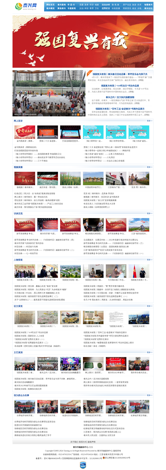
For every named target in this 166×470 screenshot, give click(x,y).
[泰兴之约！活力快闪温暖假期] (47, 364)
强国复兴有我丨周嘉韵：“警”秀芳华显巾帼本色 (104, 286)
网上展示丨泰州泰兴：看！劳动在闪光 (31, 197)
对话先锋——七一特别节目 (26, 253)
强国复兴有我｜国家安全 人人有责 (29, 336)
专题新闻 (72, 8)
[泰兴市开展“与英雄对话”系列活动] (47, 225)
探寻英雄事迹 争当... (25, 234)
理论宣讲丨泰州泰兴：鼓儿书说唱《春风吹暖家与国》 (37, 200)
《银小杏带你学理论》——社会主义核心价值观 (104, 161)
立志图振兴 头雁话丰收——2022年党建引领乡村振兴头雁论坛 (111, 240)
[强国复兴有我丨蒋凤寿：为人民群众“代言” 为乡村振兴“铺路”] (70, 271)
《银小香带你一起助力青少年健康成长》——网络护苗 (107, 151)
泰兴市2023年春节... (116, 373)
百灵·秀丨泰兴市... (139, 187)
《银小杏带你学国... (116, 141)
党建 (81, 5)
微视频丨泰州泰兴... (25, 187)
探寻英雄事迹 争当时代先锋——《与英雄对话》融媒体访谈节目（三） (114, 243)
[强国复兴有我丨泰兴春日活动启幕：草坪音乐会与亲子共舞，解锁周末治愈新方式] (24, 364)
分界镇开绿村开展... (25, 415)
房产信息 (127, 5)
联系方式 (83, 442)
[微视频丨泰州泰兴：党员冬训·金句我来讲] (24, 178)
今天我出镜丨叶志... (116, 280)
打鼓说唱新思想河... (70, 141)
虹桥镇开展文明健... (139, 415)
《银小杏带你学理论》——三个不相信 (31, 161)
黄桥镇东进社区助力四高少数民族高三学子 (32, 435)
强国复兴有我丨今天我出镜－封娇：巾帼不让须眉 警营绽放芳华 (111, 293)
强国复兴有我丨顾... (93, 280)
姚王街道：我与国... (48, 187)
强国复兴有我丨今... (139, 280)
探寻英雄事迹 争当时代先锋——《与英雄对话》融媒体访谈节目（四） (44, 240)
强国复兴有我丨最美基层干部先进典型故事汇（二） (36, 296)
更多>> (149, 121)
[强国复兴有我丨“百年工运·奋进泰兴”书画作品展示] (49, 93)
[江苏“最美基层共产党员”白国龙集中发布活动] (139, 225)
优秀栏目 (106, 8)
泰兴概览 (50, 8)
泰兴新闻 (62, 5)
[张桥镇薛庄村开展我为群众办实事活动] (47, 406)
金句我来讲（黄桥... (25, 141)
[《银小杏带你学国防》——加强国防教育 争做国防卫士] (116, 132)
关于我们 (74, 442)
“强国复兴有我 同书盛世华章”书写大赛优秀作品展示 (106, 336)
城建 (97, 5)
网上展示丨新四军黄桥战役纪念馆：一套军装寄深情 (106, 382)
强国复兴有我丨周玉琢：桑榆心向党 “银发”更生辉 (35, 286)
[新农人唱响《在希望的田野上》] (70, 178)
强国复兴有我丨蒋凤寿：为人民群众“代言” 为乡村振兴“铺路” (40, 289)
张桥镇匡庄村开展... (116, 415)
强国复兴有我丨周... (25, 280)
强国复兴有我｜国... (70, 326)
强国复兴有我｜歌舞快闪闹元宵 (28, 389)
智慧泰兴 (148, 5)
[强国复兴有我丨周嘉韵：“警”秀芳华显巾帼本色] (47, 271)
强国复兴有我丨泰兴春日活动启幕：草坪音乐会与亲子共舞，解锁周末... (45, 379)
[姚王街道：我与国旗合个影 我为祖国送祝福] (47, 178)
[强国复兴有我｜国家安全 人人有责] (70, 317)
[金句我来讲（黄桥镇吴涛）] (24, 132)
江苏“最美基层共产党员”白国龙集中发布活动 (103, 250)
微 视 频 (115, 5)
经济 (92, 5)
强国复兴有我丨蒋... (70, 280)
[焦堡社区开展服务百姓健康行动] (70, 406)
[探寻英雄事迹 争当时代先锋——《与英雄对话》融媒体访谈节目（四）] (24, 225)
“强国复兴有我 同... (94, 326)
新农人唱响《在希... (70, 187)
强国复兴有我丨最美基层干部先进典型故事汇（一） (106, 296)
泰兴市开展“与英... (48, 234)
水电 (139, 8)
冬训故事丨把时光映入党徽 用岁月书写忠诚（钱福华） (38, 346)
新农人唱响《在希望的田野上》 (97, 207)
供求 (139, 5)
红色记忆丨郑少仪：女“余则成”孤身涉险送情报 (34, 193)
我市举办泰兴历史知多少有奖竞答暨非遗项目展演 (105, 386)
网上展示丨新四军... (93, 373)
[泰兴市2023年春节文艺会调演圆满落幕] (116, 364)
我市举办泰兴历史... (139, 373)
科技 (87, 8)
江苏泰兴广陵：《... (116, 187)
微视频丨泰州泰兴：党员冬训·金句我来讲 (101, 197)
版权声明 (91, 442)
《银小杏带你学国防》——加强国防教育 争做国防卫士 (38, 154)
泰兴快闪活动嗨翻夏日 (71, 373)
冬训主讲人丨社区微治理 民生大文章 (99, 204)
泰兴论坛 (148, 8)
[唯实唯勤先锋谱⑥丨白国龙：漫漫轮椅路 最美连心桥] (93, 225)
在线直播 (116, 8)
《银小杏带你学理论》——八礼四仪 (99, 157)
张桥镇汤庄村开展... (93, 415)
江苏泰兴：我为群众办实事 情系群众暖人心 (102, 432)
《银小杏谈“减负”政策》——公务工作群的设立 (104, 154)
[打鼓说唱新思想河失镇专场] (70, 132)
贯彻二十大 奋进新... (48, 141)
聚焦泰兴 (62, 8)
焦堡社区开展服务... (70, 415)
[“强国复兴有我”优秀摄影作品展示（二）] (139, 317)
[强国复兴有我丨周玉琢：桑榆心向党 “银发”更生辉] (24, 271)
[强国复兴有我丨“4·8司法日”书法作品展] (24, 317)
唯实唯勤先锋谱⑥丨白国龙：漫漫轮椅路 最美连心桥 (106, 247)
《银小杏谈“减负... (139, 141)
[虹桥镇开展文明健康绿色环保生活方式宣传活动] (139, 406)
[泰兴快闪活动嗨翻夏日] (70, 364)
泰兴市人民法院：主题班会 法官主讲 (99, 435)
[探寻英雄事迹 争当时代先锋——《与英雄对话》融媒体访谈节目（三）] (70, 225)
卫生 (97, 8)
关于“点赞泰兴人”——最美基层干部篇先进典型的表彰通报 (39, 300)
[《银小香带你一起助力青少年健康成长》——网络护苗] (93, 132)
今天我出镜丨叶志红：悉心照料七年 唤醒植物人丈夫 (37, 293)
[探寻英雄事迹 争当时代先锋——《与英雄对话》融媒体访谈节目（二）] (116, 225)
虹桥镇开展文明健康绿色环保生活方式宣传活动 (104, 428)
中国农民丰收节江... (93, 187)
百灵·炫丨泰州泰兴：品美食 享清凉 (99, 193)
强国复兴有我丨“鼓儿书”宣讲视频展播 (100, 200)
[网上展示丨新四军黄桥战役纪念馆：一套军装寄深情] (93, 364)
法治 (81, 8)
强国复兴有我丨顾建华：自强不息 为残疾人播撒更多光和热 (109, 289)
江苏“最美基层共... (139, 234)
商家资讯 (127, 8)
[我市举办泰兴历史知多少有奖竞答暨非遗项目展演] (139, 364)
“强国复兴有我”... (116, 326)
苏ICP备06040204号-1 (53, 458)
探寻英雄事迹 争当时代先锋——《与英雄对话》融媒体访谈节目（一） (114, 253)
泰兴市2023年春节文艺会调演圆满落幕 (31, 386)
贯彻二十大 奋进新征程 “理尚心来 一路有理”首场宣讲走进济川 (110, 147)
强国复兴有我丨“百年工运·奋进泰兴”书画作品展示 (33, 114)
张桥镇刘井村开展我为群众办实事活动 (31, 432)
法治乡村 (106, 5)
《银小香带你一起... (93, 141)
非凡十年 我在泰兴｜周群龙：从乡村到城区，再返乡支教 (108, 300)
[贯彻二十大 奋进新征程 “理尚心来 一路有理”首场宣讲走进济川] (47, 132)
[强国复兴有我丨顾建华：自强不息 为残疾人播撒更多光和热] (93, 271)
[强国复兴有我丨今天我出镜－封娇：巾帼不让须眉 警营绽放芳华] (139, 271)
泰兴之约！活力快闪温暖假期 (120, 97)
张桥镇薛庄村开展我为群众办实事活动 (100, 422)
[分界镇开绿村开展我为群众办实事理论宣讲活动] (24, 406)
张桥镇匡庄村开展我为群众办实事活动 (31, 428)
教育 (92, 8)
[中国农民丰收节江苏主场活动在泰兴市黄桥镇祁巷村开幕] (93, 178)
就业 (134, 8)
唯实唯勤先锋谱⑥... (93, 234)
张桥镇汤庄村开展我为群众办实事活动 (100, 425)
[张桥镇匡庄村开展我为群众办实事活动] (116, 406)
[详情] (141, 80)
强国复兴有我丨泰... (25, 373)
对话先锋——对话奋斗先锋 (26, 247)
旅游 (134, 5)
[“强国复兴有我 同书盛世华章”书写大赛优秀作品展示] (93, 317)
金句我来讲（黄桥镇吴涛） (26, 147)
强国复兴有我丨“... (25, 326)
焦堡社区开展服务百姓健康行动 (28, 425)
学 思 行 (71, 5)
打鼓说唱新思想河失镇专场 (26, 151)
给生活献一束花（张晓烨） (95, 346)
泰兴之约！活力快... (48, 373)
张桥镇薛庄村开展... (48, 415)
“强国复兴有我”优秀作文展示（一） (29, 339)
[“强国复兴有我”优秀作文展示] (116, 317)
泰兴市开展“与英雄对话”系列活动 (28, 243)
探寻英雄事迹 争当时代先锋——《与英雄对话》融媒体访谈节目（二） (44, 250)
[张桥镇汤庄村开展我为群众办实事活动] (93, 406)
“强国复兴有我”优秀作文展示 (96, 339)
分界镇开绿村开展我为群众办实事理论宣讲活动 (34, 422)
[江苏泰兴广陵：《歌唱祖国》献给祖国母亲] (116, 178)
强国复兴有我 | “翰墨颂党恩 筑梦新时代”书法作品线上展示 (109, 343)
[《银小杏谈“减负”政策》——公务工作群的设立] (139, 132)
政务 (87, 5)
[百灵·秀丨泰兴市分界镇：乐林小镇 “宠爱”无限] (139, 178)
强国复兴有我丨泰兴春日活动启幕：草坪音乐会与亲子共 (120, 74)
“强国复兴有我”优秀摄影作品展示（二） (31, 343)
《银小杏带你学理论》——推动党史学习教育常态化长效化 (39, 157)
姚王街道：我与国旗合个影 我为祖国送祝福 (33, 207)
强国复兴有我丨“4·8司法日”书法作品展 (120, 85)
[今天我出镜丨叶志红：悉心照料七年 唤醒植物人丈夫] (116, 271)
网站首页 (50, 5)
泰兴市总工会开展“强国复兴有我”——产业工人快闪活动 (38, 204)
